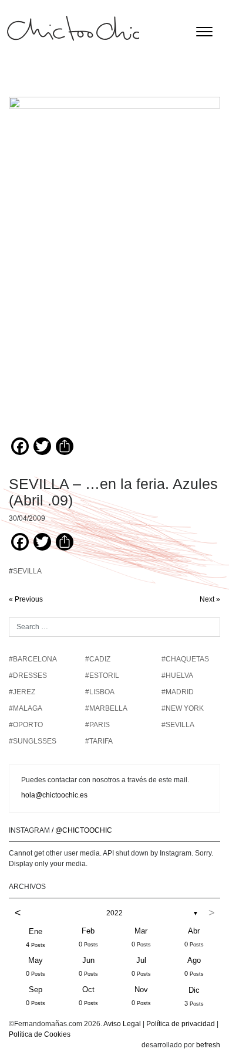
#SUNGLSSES (32, 741)
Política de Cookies (39, 1034)
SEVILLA (27, 571)
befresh (208, 1045)
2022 (114, 913)
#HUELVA (177, 675)
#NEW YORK (182, 708)
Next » (210, 599)
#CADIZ (97, 659)
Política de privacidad (180, 1024)
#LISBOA (99, 692)
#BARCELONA (33, 659)
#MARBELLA (106, 708)
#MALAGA (25, 708)
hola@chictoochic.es (54, 795)
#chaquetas (185, 659)
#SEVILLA (177, 725)
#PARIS (97, 725)
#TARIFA (99, 741)
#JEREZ (22, 692)
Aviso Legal (122, 1024)
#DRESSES (28, 675)
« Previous (26, 599)
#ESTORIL (102, 675)
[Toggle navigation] (204, 31)
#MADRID (177, 692)
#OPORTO (26, 725)
